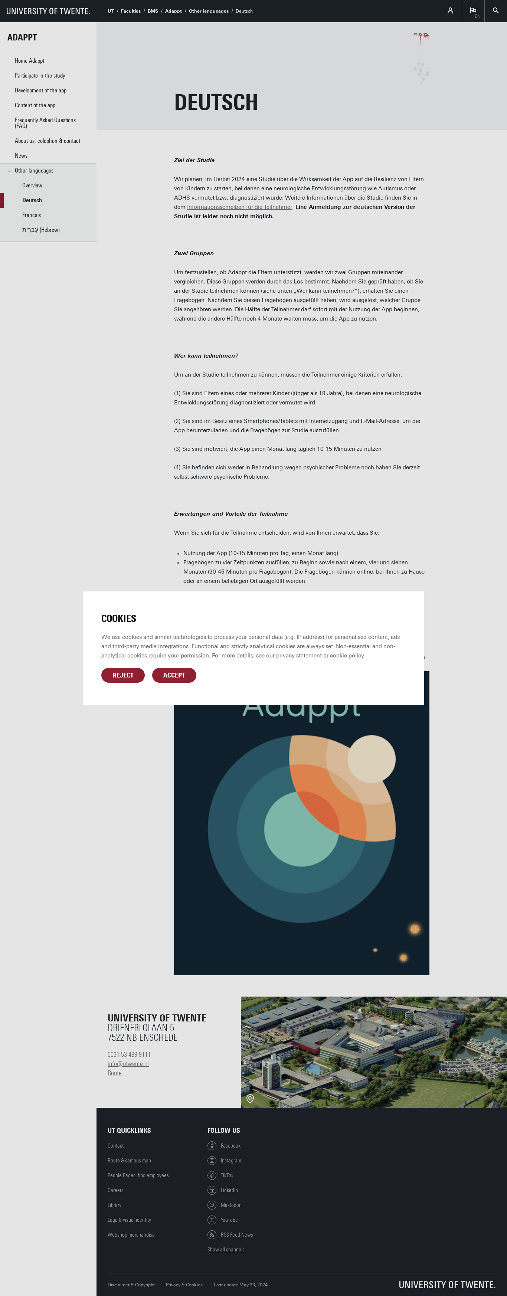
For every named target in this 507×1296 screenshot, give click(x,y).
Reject (123, 675)
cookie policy (347, 655)
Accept (174, 675)
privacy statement (299, 655)
